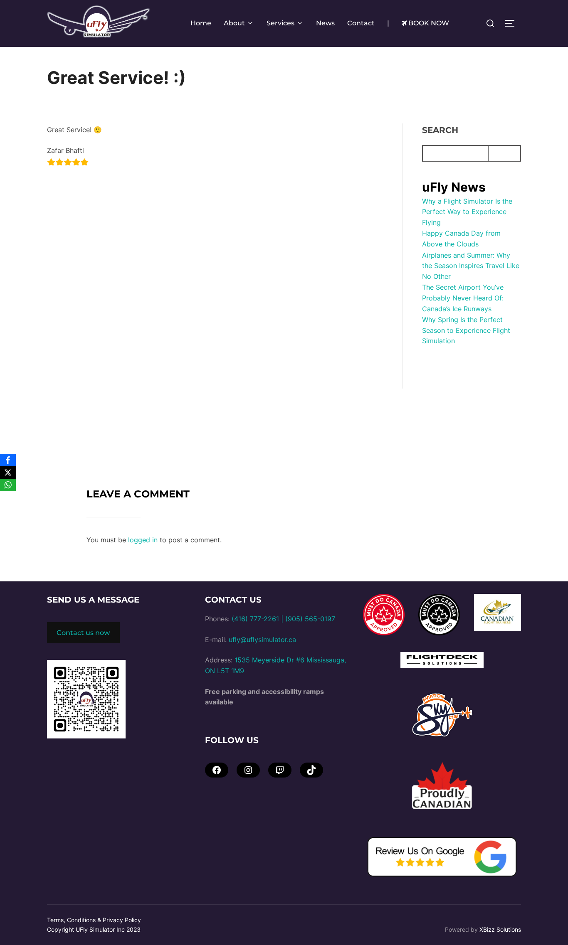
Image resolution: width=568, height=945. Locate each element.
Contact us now (83, 633)
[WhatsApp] (8, 485)
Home (200, 23)
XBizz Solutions (500, 929)
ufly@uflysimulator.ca (262, 639)
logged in (143, 540)
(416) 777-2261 (255, 619)
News (325, 23)
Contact (361, 23)
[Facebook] (8, 460)
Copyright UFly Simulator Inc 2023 (94, 929)
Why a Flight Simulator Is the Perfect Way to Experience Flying (467, 211)
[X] (8, 472)
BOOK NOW (428, 23)
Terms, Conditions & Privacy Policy (94, 919)
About (234, 23)
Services (280, 23)
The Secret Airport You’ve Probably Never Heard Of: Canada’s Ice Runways (463, 298)
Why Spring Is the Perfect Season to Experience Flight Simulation (466, 330)
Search (440, 130)
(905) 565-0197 (310, 619)
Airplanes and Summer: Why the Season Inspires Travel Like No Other (470, 266)
